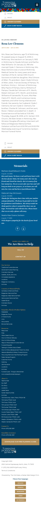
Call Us (20, 250)
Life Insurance (5, 364)
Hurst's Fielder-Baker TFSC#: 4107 (11, 412)
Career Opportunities (7, 392)
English (20, 483)
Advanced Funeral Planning (9, 269)
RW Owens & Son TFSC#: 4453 (10, 417)
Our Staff (4, 383)
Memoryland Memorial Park (9, 298)
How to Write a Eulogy (8, 340)
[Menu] (37, 5)
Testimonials (5, 380)
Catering (4, 362)
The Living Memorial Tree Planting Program (14, 354)
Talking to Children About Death (11, 347)
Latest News (5, 390)
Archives (4, 284)
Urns (2, 319)
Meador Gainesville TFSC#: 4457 (10, 421)
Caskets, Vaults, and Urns (8, 274)
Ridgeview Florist (6, 314)
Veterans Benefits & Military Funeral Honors (14, 352)
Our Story (4, 385)
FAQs (15, 467)
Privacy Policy (22, 467)
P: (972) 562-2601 (7, 467)
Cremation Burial (6, 303)
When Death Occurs (7, 335)
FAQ (2, 333)
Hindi (20, 495)
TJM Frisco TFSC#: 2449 (8, 402)
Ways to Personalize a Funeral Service (12, 342)
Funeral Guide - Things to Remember (12, 371)
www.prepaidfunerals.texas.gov (10, 374)
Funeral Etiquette (6, 345)
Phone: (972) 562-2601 (7, 428)
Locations (4, 279)
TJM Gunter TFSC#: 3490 (8, 407)
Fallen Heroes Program (8, 357)
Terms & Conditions (8, 470)
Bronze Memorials (6, 324)
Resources (4, 330)
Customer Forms (6, 359)
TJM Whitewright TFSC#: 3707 (10, 409)
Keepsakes (4, 312)
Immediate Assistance (8, 277)
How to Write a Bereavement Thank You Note (15, 350)
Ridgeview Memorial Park (9, 293)
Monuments (5, 321)
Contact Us (20, 256)
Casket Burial (5, 300)
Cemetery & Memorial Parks (9, 291)
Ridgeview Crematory (8, 282)
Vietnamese (20, 500)
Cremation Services (7, 272)
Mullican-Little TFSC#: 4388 (9, 414)
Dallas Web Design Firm (30, 475)
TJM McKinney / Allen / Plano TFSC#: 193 (13, 397)
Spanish (20, 487)
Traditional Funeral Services (9, 267)
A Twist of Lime (6, 316)
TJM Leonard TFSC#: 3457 (9, 405)
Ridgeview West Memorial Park (10, 295)
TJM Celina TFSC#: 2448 (8, 400)
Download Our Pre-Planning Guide (20, 442)
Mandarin (20, 491)
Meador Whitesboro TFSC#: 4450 (11, 419)
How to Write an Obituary (9, 337)
